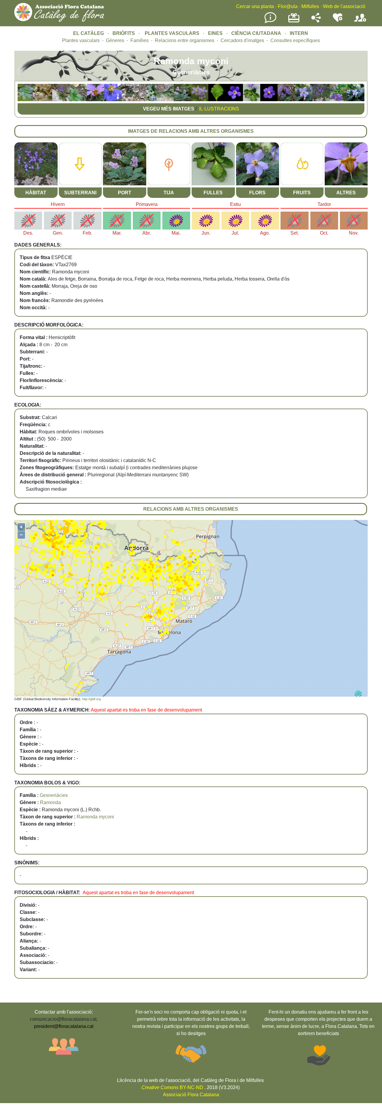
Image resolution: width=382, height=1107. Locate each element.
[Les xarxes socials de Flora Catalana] (316, 20)
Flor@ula (288, 6)
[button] (26, 99)
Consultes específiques (295, 40)
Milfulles (310, 6)
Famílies (139, 40)
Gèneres (115, 40)
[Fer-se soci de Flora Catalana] (360, 21)
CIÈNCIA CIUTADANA (256, 33)
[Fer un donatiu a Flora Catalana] (293, 21)
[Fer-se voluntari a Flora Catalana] (337, 20)
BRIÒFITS (124, 33)
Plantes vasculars (81, 40)
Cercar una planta (255, 6)
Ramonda (50, 802)
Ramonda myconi (95, 816)
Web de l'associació (344, 6)
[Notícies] (270, 21)
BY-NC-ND (172, 1087)
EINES (215, 33)
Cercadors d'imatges (242, 40)
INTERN (299, 33)
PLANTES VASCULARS (172, 33)
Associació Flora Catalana (191, 1094)
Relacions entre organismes (184, 40)
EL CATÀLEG (88, 33)
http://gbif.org (91, 699)
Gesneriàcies (54, 795)
